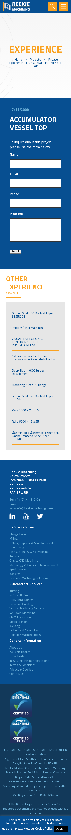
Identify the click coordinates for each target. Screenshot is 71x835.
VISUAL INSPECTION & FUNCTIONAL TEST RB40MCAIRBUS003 (27, 341)
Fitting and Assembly (23, 630)
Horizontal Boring (21, 599)
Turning (14, 556)
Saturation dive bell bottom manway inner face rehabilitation (33, 358)
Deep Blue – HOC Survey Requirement (28, 372)
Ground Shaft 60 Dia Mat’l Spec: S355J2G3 (33, 315)
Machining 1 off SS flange (29, 384)
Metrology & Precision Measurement (34, 565)
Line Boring (16, 547)
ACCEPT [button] (60, 828)
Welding (14, 573)
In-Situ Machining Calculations (29, 660)
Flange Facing (18, 534)
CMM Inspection (20, 617)
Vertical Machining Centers (26, 608)
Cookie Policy (43, 828)
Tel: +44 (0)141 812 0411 (26, 499)
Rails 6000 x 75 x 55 (25, 421)
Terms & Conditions (22, 665)
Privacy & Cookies (21, 669)
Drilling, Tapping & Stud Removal (31, 543)
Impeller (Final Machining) (28, 327)
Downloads (16, 656)
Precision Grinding (21, 604)
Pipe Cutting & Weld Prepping (29, 551)
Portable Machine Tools (25, 634)
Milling (13, 538)
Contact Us (16, 673)
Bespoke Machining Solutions (28, 578)
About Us (15, 647)
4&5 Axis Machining (22, 612)
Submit (15, 251)
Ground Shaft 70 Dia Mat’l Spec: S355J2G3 (33, 397)
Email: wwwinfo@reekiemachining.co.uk (31, 506)
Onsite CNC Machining (23, 560)
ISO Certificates (20, 651)
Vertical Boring (19, 595)
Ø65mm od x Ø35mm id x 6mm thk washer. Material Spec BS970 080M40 (35, 435)
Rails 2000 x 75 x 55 (25, 410)
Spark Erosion (18, 569)
